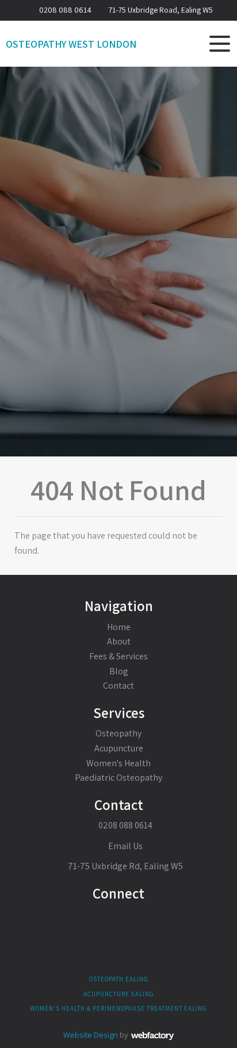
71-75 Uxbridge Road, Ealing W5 (160, 10)
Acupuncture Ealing (118, 994)
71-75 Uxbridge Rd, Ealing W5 (125, 866)
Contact (118, 686)
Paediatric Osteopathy (118, 777)
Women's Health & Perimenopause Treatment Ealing (118, 1008)
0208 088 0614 (65, 10)
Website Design (90, 1035)
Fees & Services (118, 656)
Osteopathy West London (71, 44)
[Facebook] (119, 919)
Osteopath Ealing (118, 979)
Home (119, 627)
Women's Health (118, 763)
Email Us (124, 846)
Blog (118, 671)
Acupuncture (118, 748)
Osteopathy (118, 733)
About (119, 641)
